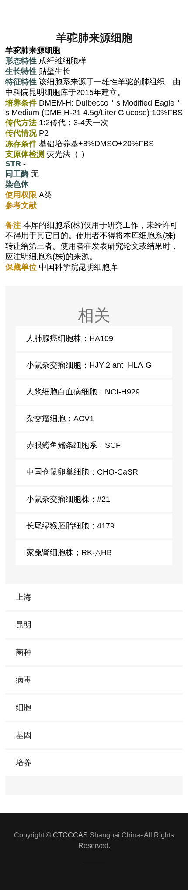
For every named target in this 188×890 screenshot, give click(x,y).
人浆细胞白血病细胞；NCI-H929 (83, 391)
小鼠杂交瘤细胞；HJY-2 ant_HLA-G (89, 365)
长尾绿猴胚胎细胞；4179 (70, 525)
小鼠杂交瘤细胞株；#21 (68, 499)
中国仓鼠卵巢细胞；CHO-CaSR (82, 472)
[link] (94, 597)
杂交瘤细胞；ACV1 (60, 418)
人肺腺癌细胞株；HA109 (69, 338)
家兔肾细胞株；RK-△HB (69, 552)
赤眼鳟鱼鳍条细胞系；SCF (73, 445)
